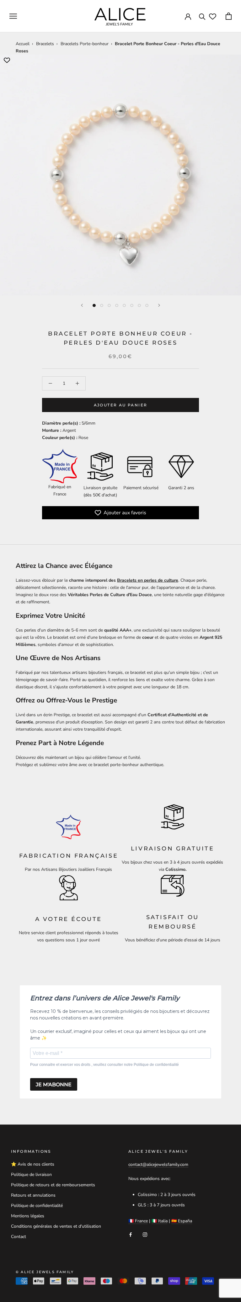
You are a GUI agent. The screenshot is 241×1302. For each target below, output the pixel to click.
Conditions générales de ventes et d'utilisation (56, 1226)
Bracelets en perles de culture (147, 580)
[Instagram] (145, 1234)
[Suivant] (159, 305)
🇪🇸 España (181, 1221)
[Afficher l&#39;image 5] (124, 305)
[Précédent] (82, 305)
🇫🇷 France (138, 1221)
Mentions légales (27, 1216)
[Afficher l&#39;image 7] (139, 305)
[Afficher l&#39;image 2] (101, 305)
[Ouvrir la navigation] (13, 16)
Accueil (22, 44)
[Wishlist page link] (212, 16)
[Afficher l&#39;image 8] (146, 305)
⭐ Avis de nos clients (32, 1164)
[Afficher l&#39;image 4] (116, 305)
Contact (18, 1237)
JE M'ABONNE (54, 1085)
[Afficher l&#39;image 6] (131, 305)
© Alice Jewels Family (45, 1272)
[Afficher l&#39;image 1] (94, 305)
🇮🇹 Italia (160, 1221)
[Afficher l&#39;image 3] (109, 305)
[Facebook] (130, 1234)
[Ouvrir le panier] (229, 16)
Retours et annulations (33, 1195)
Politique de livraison (31, 1175)
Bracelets (45, 44)
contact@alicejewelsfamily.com (158, 1164)
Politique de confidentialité (37, 1206)
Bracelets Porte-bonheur (85, 44)
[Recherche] (202, 16)
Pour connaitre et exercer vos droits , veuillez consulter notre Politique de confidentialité (104, 1064)
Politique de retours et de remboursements (53, 1185)
